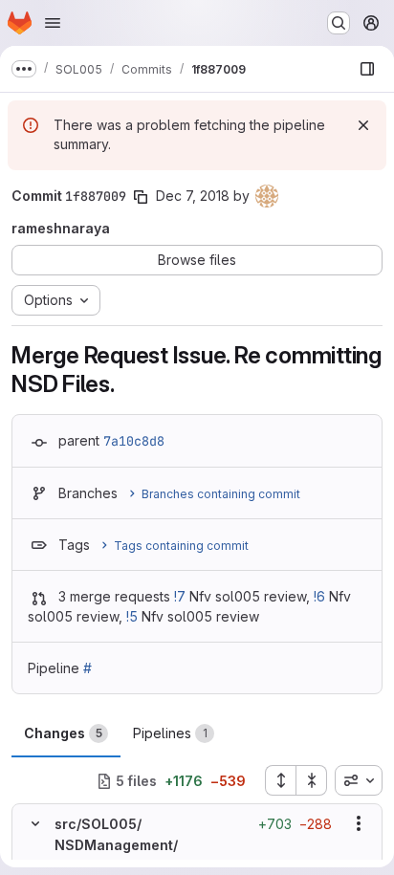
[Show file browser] (367, 69)
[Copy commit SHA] (140, 197)
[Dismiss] (363, 125)
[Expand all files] (280, 780)
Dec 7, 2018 (193, 195)
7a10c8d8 (133, 440)
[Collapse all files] (311, 780)
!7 (180, 596)
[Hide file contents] (35, 823)
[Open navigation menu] (52, 23)
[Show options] (358, 823)
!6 (319, 596)
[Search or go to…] (338, 22)
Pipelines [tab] (170, 733)
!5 (132, 616)
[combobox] (359, 780)
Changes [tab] (63, 733)
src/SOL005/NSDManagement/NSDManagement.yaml (131, 845)
